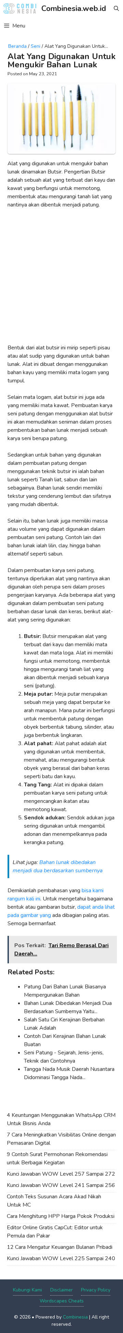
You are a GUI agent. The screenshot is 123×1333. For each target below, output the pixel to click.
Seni (35, 46)
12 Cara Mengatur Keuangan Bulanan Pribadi (59, 1247)
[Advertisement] (61, 279)
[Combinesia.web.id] (21, 8)
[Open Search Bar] (116, 8)
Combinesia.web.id (73, 8)
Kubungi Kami (27, 1290)
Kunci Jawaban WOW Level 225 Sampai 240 (61, 1258)
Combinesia (75, 1317)
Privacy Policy (95, 1290)
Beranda (17, 46)
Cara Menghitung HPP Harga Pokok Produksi (60, 1216)
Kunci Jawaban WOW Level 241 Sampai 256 (61, 1185)
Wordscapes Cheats (62, 1301)
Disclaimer (61, 1290)
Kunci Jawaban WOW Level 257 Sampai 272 (61, 1174)
